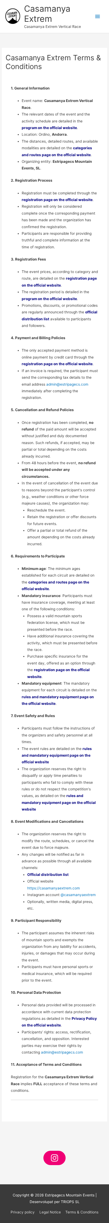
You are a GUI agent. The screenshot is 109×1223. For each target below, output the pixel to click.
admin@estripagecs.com (67, 384)
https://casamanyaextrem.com (53, 888)
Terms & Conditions (81, 1212)
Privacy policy (23, 1212)
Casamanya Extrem (47, 13)
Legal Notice (50, 1212)
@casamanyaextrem (78, 895)
